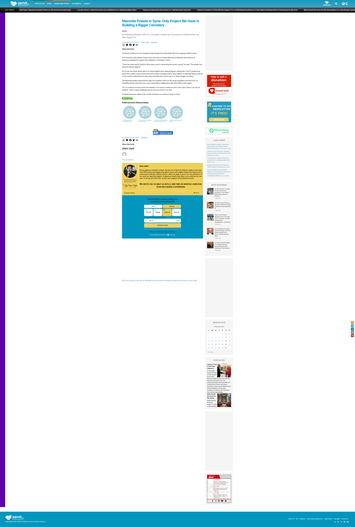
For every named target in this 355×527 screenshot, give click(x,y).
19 (212, 344)
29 (222, 348)
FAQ (297, 519)
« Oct (208, 352)
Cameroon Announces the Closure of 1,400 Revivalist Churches (87, 10)
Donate (87, 4)
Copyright (337, 519)
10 (229, 337)
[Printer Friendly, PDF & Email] (127, 98)
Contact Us (344, 519)
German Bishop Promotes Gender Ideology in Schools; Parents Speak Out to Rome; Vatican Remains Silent (223, 232)
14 (219, 341)
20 (215, 344)
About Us (291, 519)
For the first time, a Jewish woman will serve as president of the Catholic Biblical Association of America (222, 192)
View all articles (127, 160)
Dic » (212, 352)
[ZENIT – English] (22, 3)
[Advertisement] (162, 262)
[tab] (213, 476)
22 (222, 344)
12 (212, 341)
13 (215, 341)
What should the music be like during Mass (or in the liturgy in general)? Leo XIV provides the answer (262, 10)
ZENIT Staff (145, 42)
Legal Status (328, 519)
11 (209, 341)
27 (215, 348)
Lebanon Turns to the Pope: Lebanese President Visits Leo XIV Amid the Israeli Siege (218, 153)
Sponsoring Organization (315, 519)
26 (212, 348)
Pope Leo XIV (39, 4)
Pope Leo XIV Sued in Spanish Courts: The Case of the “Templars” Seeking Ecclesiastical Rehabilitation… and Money (222, 218)
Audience (303, 519)
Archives (154, 42)
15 (222, 341)
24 (229, 344)
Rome (49, 4)
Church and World (61, 4)
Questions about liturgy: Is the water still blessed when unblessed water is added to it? (223, 205)
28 (219, 348)
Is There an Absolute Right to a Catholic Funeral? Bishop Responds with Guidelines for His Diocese (222, 245)
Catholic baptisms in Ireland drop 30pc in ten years (326, 10)
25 (209, 348)
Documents (76, 4)
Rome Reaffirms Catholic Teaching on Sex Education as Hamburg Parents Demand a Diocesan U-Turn (218, 146)
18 (209, 344)
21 (219, 344)
